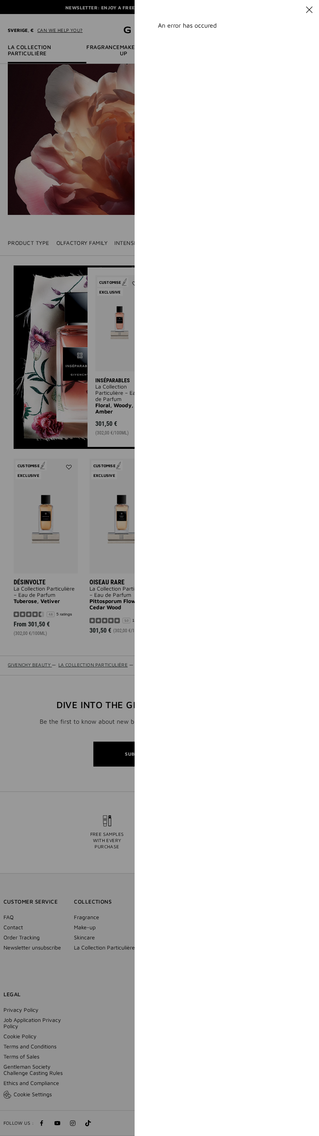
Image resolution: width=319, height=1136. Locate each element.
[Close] (309, 10)
